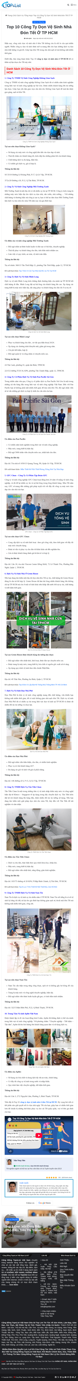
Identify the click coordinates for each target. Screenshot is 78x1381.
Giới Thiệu (64, 1260)
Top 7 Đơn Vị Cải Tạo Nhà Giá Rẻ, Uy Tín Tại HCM (37, 271)
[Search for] (68, 5)
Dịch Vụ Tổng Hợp (24, 15)
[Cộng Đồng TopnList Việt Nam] (11, 4)
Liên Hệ (63, 1263)
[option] (39, 1227)
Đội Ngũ (63, 1266)
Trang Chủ (11, 15)
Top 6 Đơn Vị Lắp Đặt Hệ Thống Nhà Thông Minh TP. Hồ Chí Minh (43, 685)
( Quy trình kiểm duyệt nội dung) (39, 1166)
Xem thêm (13, 1285)
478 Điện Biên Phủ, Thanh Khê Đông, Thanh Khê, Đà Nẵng (49, 1276)
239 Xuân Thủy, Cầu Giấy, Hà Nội (49, 1266)
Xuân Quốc (28, 38)
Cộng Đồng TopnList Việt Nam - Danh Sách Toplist (30, 1377)
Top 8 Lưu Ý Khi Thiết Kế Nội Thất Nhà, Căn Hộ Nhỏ (38, 887)
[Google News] (44, 1203)
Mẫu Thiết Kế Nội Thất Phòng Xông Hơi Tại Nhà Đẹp (42, 469)
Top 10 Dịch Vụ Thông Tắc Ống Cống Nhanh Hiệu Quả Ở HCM (25, 1228)
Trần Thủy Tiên (19, 1160)
